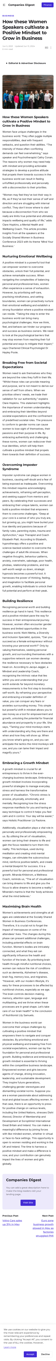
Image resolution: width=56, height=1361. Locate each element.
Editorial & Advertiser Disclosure (27, 63)
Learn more (10, 1347)
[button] (4, 5)
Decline (45, 1354)
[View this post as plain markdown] (46, 48)
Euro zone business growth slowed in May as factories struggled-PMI (43, 1228)
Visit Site (28, 1202)
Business (8, 16)
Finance (48, 5)
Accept (30, 1354)
